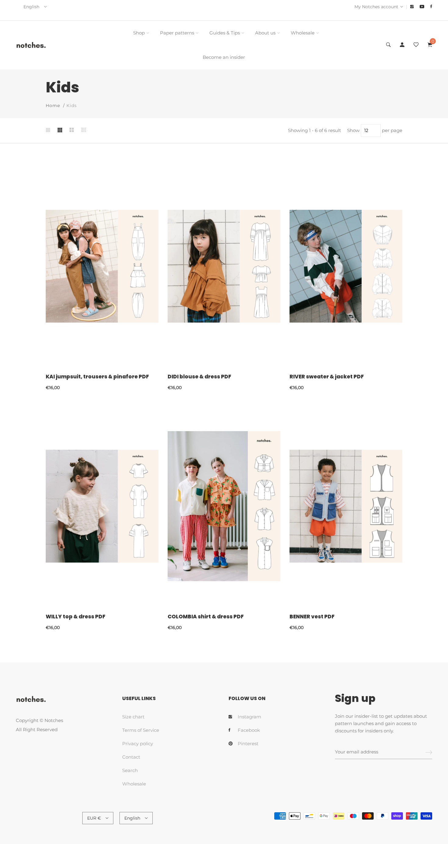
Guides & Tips (224, 33)
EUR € (94, 818)
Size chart (133, 717)
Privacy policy (137, 743)
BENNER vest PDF (312, 616)
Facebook (249, 730)
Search (130, 770)
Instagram (249, 717)
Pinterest (248, 743)
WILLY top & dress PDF (75, 616)
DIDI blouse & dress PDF (199, 376)
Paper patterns (177, 33)
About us (265, 33)
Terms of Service (140, 730)
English (31, 6)
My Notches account (376, 6)
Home (53, 105)
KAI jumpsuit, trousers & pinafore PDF (97, 376)
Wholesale (303, 33)
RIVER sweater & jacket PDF (327, 376)
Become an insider (224, 57)
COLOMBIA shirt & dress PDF (206, 616)
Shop (139, 33)
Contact (131, 757)
